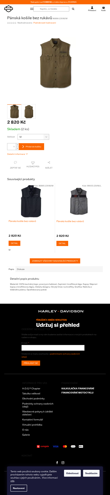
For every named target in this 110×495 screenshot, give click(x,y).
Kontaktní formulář (32, 419)
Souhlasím (91, 473)
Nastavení (19, 488)
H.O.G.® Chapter (31, 388)
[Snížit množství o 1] (17, 148)
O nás (25, 429)
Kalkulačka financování (77, 388)
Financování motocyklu (77, 392)
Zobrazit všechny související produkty (55, 261)
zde (12, 480)
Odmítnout (72, 473)
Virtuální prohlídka (32, 424)
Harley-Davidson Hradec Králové (57, 463)
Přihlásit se (31, 363)
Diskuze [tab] (20, 269)
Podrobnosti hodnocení (44, 22)
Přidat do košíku (33, 146)
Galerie (26, 434)
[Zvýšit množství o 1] (17, 145)
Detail (14, 243)
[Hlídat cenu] (33, 165)
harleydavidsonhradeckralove (63, 463)
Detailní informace (16, 154)
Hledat (71, 8)
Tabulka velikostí (31, 393)
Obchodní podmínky (33, 398)
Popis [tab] (11, 269)
